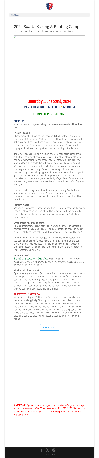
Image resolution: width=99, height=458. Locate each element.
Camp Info (47, 31)
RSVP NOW (49, 327)
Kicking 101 (58, 31)
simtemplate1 (22, 31)
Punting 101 (69, 31)
